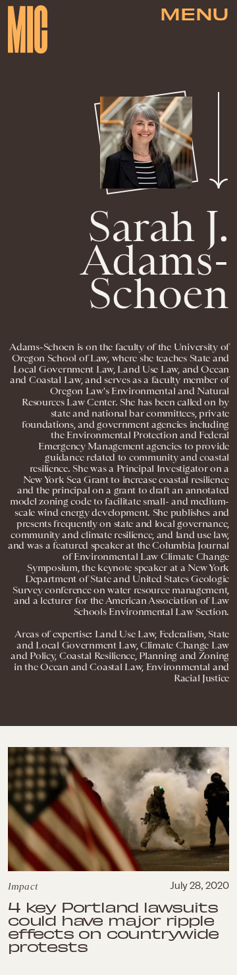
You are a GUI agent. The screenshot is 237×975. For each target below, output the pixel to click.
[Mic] (27, 29)
